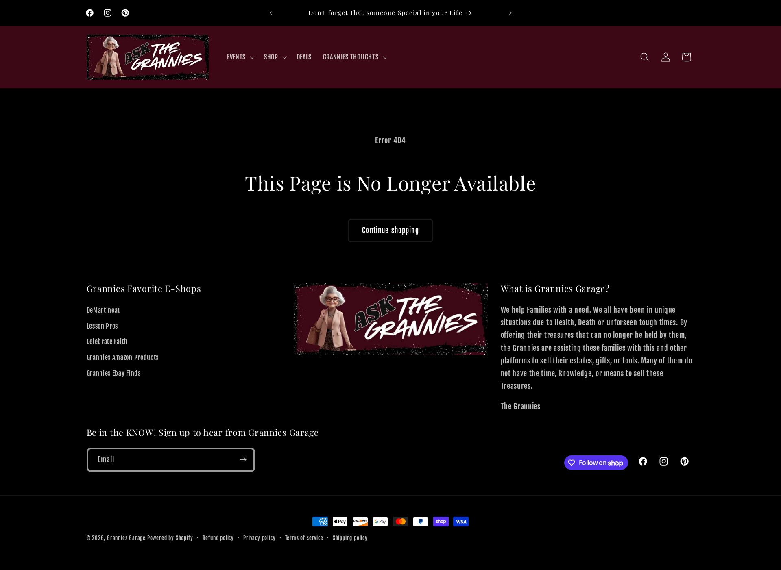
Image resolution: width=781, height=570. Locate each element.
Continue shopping (390, 230)
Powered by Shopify (170, 538)
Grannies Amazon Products (123, 358)
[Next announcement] (510, 13)
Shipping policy (350, 538)
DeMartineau (104, 310)
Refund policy (218, 538)
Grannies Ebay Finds (114, 373)
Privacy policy (259, 538)
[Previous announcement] (271, 13)
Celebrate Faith (107, 342)
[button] (239, 57)
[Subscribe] (243, 460)
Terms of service (304, 538)
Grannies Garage (126, 538)
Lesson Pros (102, 326)
